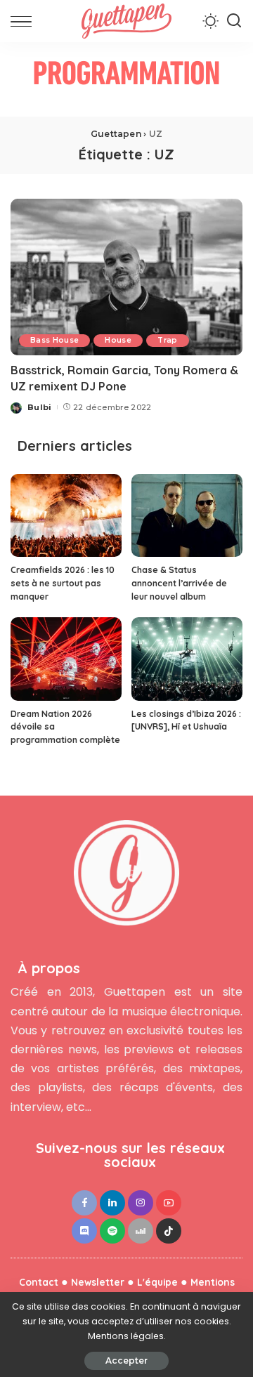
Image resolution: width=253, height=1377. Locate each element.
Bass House (54, 340)
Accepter (126, 1360)
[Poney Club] (126, 78)
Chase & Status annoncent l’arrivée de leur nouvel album (179, 583)
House (118, 340)
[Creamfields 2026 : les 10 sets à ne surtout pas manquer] (66, 516)
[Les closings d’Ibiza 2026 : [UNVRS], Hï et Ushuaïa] (186, 659)
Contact (38, 1282)
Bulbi (39, 407)
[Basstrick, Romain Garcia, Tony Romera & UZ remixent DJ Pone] (126, 277)
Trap (167, 340)
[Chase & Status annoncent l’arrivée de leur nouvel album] (186, 516)
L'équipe (157, 1282)
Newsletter (97, 1282)
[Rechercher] (234, 21)
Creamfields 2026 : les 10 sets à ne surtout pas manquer (63, 583)
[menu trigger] (25, 21)
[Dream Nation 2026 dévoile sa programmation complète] (66, 659)
